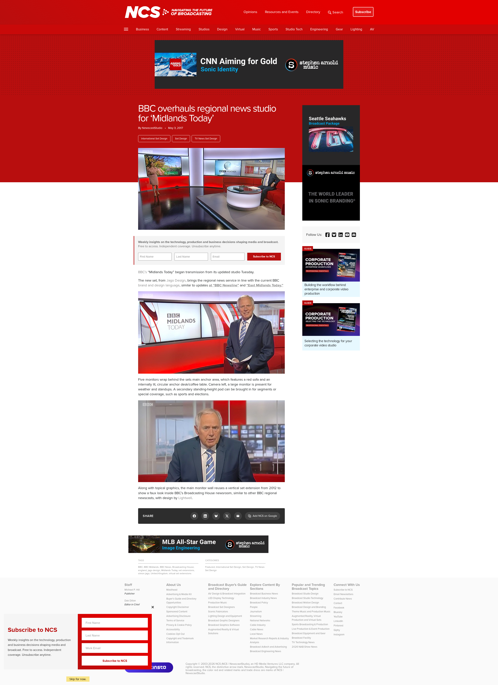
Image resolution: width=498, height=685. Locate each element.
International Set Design (154, 138)
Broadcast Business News (264, 593)
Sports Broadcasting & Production (310, 624)
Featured (210, 567)
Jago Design (176, 280)
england (142, 570)
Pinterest (338, 625)
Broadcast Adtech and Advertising (268, 647)
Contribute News (343, 598)
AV (372, 29)
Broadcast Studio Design (305, 593)
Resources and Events (281, 11)
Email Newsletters (343, 594)
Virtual (240, 29)
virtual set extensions (180, 573)
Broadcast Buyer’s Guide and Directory (227, 587)
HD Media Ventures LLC (268, 664)
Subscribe (363, 11)
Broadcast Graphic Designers (223, 620)
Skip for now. (77, 679)
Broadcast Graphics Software (224, 625)
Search (337, 12)
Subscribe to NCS (343, 590)
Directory (313, 11)
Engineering (319, 29)
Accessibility (173, 629)
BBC (140, 567)
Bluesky (338, 612)
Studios (204, 29)
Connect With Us (347, 585)
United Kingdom (159, 573)
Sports (273, 29)
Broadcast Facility (301, 638)
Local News (256, 634)
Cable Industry (258, 625)
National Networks (260, 620)
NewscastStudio (152, 128)
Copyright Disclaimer (177, 607)
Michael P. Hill (132, 590)
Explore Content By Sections (265, 587)
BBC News (165, 567)
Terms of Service (175, 620)
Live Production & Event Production (311, 629)
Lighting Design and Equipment (225, 616)
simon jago (144, 573)
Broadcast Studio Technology (307, 598)
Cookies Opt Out (175, 634)
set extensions (186, 570)
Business (142, 29)
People (254, 607)
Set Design (181, 138)
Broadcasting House (183, 567)
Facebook (339, 607)
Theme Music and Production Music (311, 611)
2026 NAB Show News (304, 647)
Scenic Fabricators (218, 611)
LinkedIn (338, 621)
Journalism (256, 611)
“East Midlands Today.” (264, 285)
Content (162, 29)
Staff (128, 585)
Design (222, 29)
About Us (173, 585)
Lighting (356, 29)
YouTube (338, 616)
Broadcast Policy (259, 602)
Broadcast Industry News (263, 598)
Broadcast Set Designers (221, 607)
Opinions (250, 11)
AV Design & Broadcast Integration (226, 593)
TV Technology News (303, 642)
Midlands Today (169, 570)
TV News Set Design (206, 138)
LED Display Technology (221, 598)
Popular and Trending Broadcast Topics (308, 587)
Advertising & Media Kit (179, 594)
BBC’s (142, 272)
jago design (154, 570)
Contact (338, 603)
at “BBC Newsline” (224, 285)
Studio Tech (294, 29)
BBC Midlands (151, 567)
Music (256, 29)
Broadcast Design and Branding (309, 607)
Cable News (256, 629)
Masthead (171, 590)
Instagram (339, 634)
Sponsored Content (176, 611)
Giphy (337, 630)
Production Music (217, 602)
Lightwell (185, 497)
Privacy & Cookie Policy (179, 625)
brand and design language (159, 285)
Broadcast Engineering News (265, 651)
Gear (339, 29)
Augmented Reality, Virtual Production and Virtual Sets (306, 618)
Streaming (183, 29)
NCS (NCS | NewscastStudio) (232, 664)
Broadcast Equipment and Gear (308, 633)
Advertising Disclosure (178, 616)
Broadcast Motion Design (305, 602)
